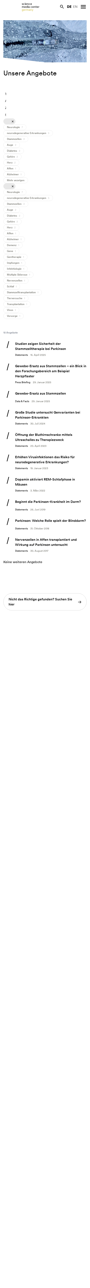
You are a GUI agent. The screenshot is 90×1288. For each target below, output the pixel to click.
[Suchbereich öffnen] (61, 6)
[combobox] (6, 94)
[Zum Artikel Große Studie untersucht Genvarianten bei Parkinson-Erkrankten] (45, 418)
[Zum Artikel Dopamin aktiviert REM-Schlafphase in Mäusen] (45, 485)
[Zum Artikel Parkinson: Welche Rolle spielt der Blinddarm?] (45, 524)
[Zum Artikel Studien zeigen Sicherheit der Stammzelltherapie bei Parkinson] (45, 349)
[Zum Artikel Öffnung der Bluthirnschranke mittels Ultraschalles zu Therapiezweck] (45, 440)
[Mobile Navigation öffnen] (83, 6)
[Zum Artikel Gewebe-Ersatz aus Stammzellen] (45, 397)
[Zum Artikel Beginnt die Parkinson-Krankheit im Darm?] (45, 505)
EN (75, 7)
